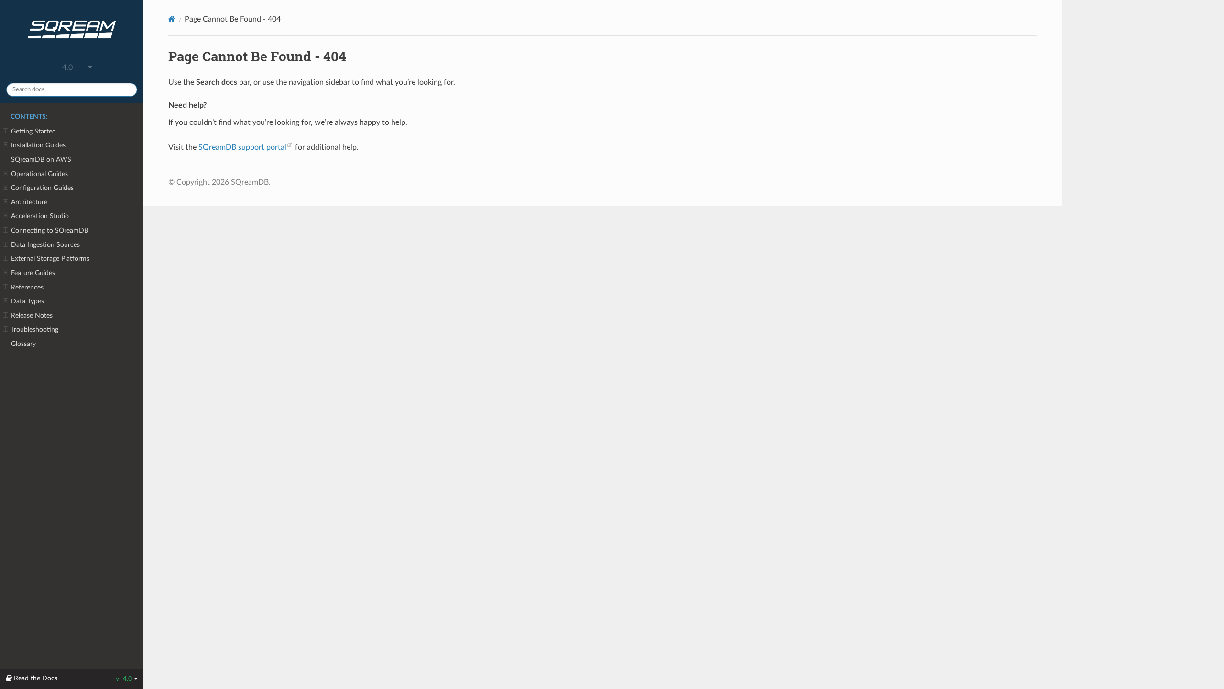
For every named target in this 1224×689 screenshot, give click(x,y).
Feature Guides (33, 273)
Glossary (23, 343)
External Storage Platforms (50, 258)
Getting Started (33, 131)
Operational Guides (39, 174)
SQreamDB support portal (242, 147)
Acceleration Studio (40, 216)
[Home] (171, 19)
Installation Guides (38, 145)
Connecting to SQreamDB (49, 230)
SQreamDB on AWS (41, 159)
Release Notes (32, 315)
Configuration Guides (42, 187)
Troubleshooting (34, 329)
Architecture (29, 202)
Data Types (27, 301)
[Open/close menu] (5, 131)
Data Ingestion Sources (45, 244)
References (27, 287)
